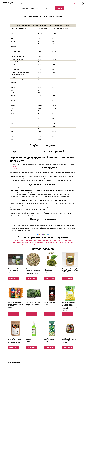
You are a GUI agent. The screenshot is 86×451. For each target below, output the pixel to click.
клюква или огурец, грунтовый (20, 242)
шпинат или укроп (66, 240)
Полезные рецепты (65, 3)
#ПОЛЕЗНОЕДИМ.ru (8, 3)
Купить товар (13, 278)
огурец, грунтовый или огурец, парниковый (42, 242)
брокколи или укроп (30, 240)
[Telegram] (48, 234)
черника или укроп (55, 240)
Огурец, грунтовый (17, 168)
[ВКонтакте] (38, 234)
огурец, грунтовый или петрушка (65, 242)
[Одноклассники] (39, 234)
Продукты (74, 3)
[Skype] (46, 234)
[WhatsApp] (44, 234)
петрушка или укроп (43, 240)
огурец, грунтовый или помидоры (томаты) (30, 244)
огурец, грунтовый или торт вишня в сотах (55, 244)
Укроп (14, 166)
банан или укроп (19, 240)
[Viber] (43, 234)
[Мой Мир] (41, 234)
